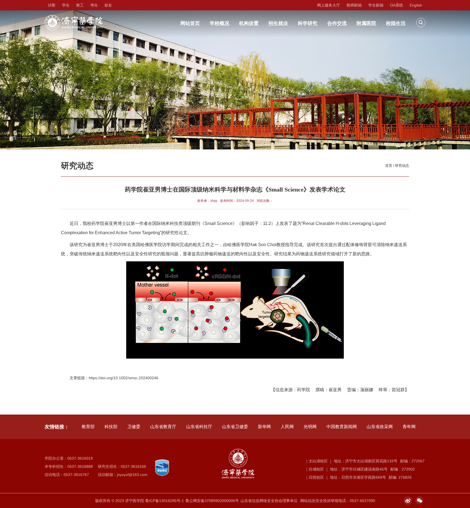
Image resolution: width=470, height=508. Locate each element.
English (416, 5)
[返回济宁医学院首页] (74, 17)
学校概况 (219, 23)
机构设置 (249, 23)
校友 (108, 5)
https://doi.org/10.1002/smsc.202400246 (123, 378)
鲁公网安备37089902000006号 (212, 500)
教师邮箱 (354, 5)
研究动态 (402, 166)
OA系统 (396, 5)
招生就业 (278, 23)
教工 (80, 5)
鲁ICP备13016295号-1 (164, 500)
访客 (51, 5)
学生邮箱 (376, 5)
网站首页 (190, 23)
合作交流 (337, 23)
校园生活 (396, 23)
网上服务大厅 (328, 5)
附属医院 (366, 23)
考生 (94, 5)
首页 (388, 166)
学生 (66, 5)
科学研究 (307, 23)
